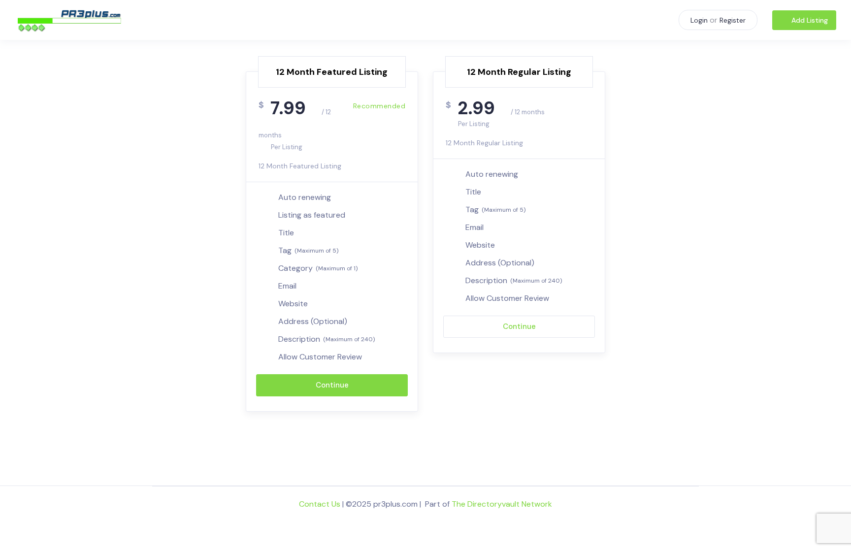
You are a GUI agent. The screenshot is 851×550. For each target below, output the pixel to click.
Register (733, 20)
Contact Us (319, 504)
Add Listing (809, 20)
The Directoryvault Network (502, 504)
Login (699, 20)
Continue (332, 385)
